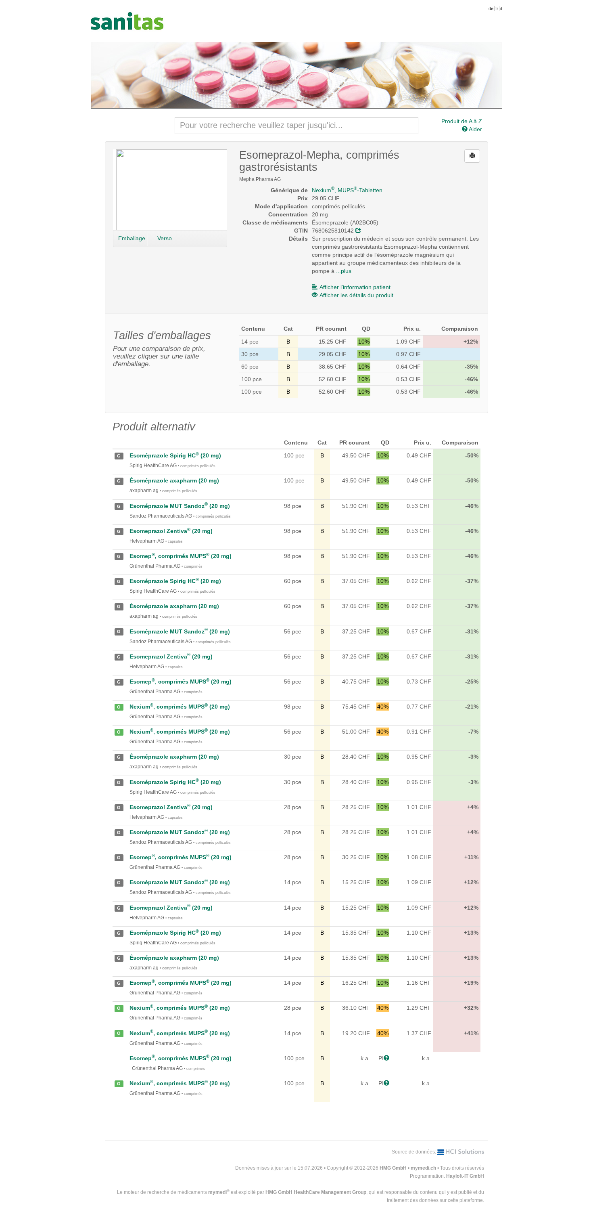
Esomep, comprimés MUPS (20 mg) (180, 556)
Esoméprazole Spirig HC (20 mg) (175, 455)
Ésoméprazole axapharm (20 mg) (174, 480)
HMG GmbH (393, 1168)
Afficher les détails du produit (356, 295)
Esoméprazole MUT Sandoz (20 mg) (179, 506)
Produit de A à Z (461, 121)
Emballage (131, 238)
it (501, 8)
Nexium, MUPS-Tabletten (347, 190)
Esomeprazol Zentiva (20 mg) (171, 531)
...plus (343, 271)
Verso (164, 238)
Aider (475, 129)
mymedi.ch (423, 1168)
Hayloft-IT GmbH (465, 1176)
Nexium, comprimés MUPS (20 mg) (179, 706)
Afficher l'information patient (354, 287)
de (491, 8)
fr (496, 8)
